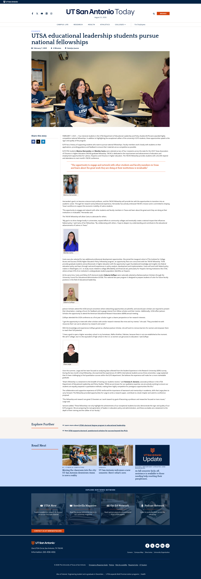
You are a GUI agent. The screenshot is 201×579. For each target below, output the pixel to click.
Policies (111, 565)
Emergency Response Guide (98, 565)
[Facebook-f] (32, 13)
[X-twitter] (37, 13)
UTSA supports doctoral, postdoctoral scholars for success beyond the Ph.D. (98, 431)
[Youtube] (42, 13)
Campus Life (62, 25)
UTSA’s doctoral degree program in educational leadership (102, 425)
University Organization (162, 552)
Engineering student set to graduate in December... (86, 574)
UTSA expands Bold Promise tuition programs (122, 574)
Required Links (133, 565)
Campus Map (138, 552)
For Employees (140, 24)
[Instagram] (51, 13)
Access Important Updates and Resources (150, 467)
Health (91, 25)
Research (78, 25)
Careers (130, 552)
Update (102, 467)
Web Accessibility (121, 565)
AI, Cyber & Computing (73, 467)
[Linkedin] (47, 13)
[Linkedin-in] (162, 546)
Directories (148, 552)
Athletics (105, 25)
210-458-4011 (49, 552)
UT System (143, 565)
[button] (33, 142)
